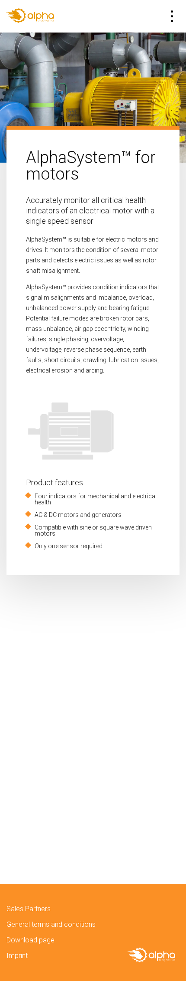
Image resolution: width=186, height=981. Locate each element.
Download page (30, 940)
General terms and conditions (51, 924)
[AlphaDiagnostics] (30, 16)
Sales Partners (28, 909)
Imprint (17, 956)
